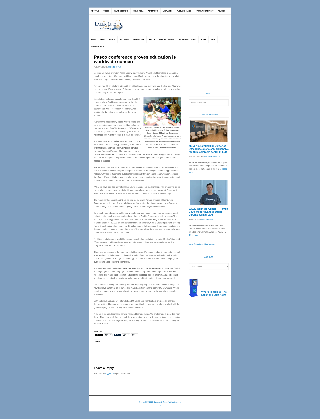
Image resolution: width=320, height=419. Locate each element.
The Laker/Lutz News (166, 25)
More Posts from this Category (202, 244)
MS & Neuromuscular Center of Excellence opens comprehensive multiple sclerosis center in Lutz (209, 149)
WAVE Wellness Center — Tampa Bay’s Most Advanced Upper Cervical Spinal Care (208, 211)
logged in (109, 373)
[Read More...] (195, 235)
